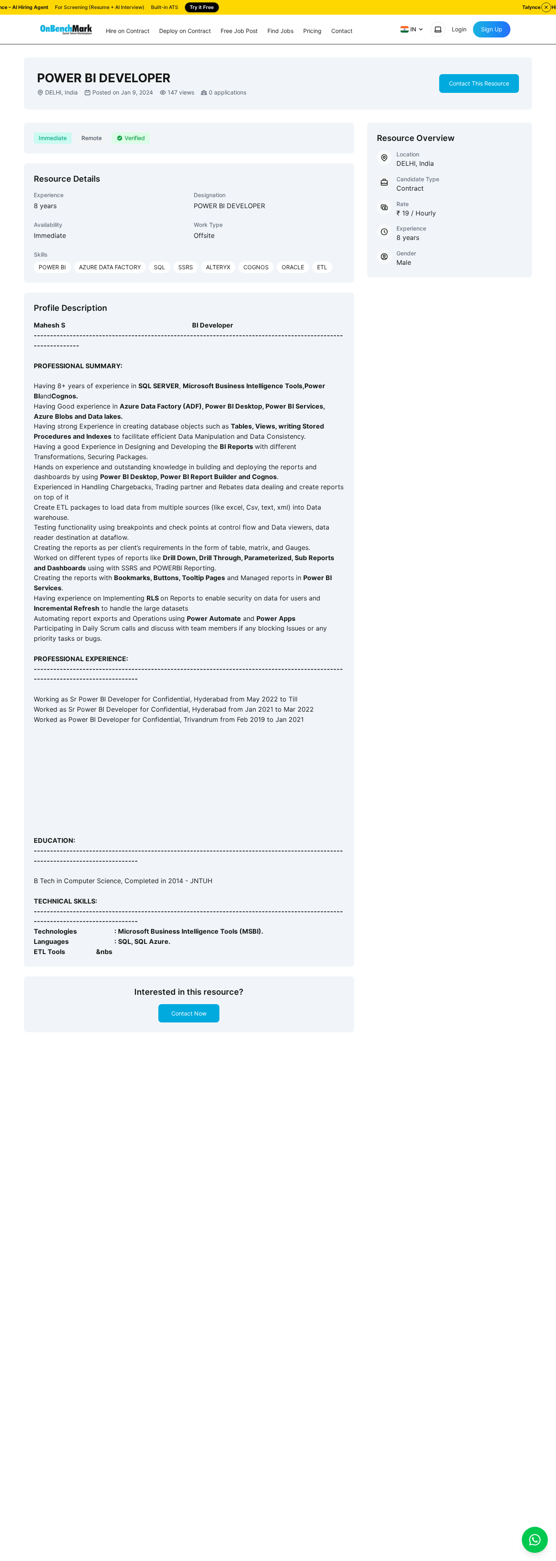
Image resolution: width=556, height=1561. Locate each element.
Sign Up (491, 29)
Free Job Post (239, 30)
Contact (341, 30)
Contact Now (188, 1013)
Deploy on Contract (185, 30)
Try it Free (202, 7)
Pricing (312, 30)
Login (459, 29)
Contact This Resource (479, 83)
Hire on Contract (127, 30)
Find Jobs (280, 30)
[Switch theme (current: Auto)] (438, 29)
